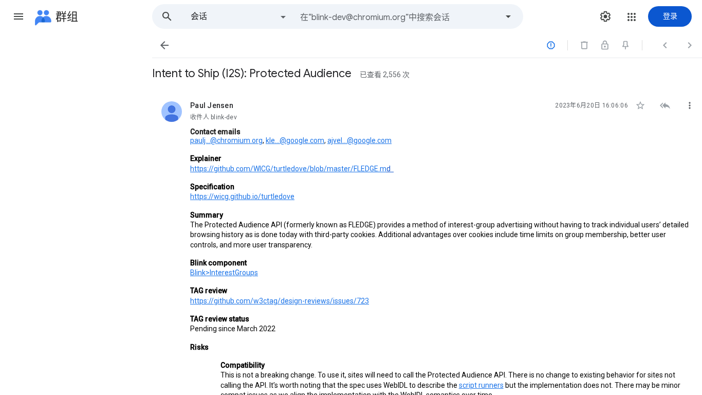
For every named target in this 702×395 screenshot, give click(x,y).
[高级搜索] (508, 16)
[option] (238, 16)
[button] (18, 16)
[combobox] (399, 16)
